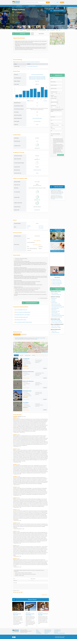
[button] (14, 592)
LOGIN (57, 2)
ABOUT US (59, 5)
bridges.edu (17, 21)
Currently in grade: (53, 98)
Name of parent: (53, 81)
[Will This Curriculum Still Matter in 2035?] (18, 606)
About (17, 30)
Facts (24, 30)
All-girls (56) (53, 299)
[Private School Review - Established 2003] (16, 2)
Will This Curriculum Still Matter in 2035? (17, 614)
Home (37, 630)
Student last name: (54, 88)
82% (39, 199)
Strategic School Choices (56, 279)
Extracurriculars (52, 30)
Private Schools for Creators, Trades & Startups (30, 614)
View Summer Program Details (37, 118)
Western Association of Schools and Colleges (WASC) (37, 78)
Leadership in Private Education (57, 283)
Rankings (21, 30)
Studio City (24, 15)
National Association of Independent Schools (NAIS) (37, 76)
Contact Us (46, 633)
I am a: (14, 578)
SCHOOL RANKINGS (31, 5)
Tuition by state (54, 331)
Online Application (37, 210)
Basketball (28, 226)
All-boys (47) (53, 301)
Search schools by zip (55, 293)
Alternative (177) (54, 309)
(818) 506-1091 (19, 18)
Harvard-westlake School (29, 371)
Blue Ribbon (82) (54, 298)
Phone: (52, 135)
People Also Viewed (17, 334)
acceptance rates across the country (57, 198)
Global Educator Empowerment (57, 282)
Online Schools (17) (54, 312)
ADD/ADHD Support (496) (55, 311)
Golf (28, 228)
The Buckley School (28, 339)
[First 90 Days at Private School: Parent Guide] (43, 606)
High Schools (21, 355)
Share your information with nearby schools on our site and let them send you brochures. (58, 141)
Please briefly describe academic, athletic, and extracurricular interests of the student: (57, 110)
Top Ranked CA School (55, 13)
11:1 (39, 159)
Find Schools (38, 632)
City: (51, 120)
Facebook (15, 637)
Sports (48, 30)
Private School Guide (47, 631)
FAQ (59, 30)
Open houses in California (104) (56, 320)
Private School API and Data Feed (59, 633)
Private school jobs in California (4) (57, 322)
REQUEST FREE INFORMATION (31, 302)
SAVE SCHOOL (41, 33)
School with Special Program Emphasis (37, 74)
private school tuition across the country (57, 193)
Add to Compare (26, 368)
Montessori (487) (54, 302)
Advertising (56, 632)
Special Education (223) (55, 308)
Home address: (53, 116)
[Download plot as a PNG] (46, 87)
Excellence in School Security (56, 280)
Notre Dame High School (21, 339)
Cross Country (41, 226)
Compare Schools (47, 632)
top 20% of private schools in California (31, 62)
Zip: (51, 130)
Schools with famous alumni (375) (57, 317)
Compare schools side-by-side (56, 294)
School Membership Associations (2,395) (58, 315)
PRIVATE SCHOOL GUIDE (46, 5)
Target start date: (53, 105)
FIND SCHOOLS (19, 5)
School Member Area (57, 630)
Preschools (33, 355)
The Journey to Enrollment (56, 285)
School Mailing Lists (57, 631)
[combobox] (35, 2)
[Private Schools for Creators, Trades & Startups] (30, 606)
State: (52, 127)
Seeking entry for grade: (54, 102)
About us (37, 631)
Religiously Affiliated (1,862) (56, 314)
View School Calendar (37, 121)
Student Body (28, 30)
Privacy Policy (62, 637)
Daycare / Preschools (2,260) (56, 304)
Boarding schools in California (56, 327)
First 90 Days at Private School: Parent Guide (43, 614)
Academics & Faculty (34, 30)
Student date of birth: (54, 92)
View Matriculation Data (37, 170)
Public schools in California (56, 326)
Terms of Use (57, 637)
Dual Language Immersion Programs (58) (58, 307)
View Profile (45, 368)
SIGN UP (62, 2)
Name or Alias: (33, 578)
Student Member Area (47, 630)
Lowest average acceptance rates (32, 66)
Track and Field (41, 228)
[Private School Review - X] (13, 637)
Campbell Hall (37, 338)
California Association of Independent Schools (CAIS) (37, 79)
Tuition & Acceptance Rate (42, 30)
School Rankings (38, 633)
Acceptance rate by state (55, 332)
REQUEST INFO (22, 33)
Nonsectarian (37, 81)
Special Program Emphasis (59, 14)
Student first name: (54, 85)
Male (52, 96)
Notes (57, 30)
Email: (52, 78)
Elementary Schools (27, 355)
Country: (52, 123)
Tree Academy (35, 339)
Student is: (52, 95)
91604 (28, 15)
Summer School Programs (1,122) (56, 305)
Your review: (15, 582)
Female (55, 96)
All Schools (16, 355)
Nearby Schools (24, 334)
